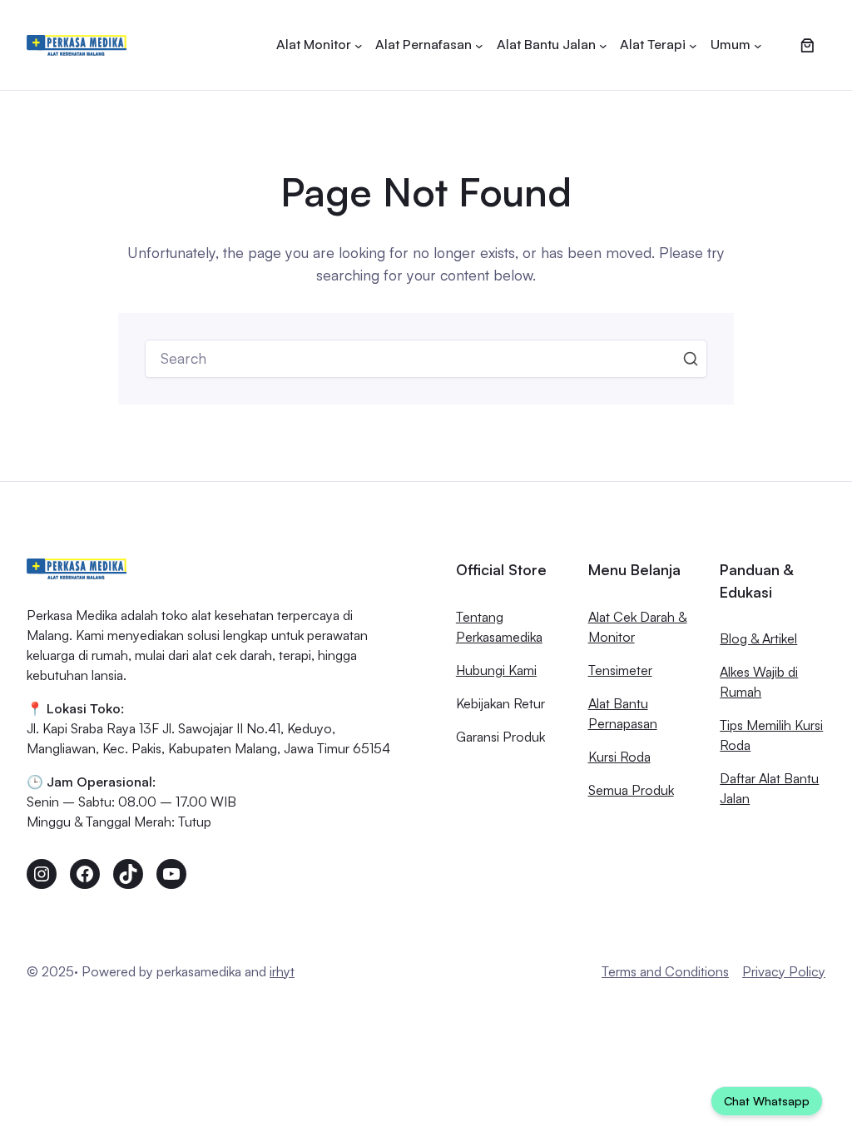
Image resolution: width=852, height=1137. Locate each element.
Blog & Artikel (758, 638)
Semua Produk (631, 790)
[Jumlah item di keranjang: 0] (807, 45)
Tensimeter (620, 670)
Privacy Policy (783, 971)
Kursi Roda (619, 756)
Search (690, 358)
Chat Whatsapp (767, 1101)
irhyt (282, 971)
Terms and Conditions (665, 971)
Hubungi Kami (496, 670)
